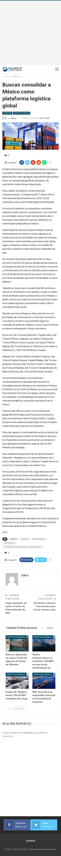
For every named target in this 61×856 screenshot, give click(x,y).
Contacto (30, 841)
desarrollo (25, 539)
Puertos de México (21, 113)
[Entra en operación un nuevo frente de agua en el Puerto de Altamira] (17, 643)
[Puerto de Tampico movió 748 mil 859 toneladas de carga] (17, 681)
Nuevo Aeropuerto (38, 539)
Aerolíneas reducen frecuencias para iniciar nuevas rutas (44, 606)
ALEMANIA (13, 539)
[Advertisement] (30, 32)
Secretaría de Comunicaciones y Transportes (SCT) (23, 547)
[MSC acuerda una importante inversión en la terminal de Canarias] (43, 681)
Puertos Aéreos (9, 543)
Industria (7, 113)
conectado (28, 732)
